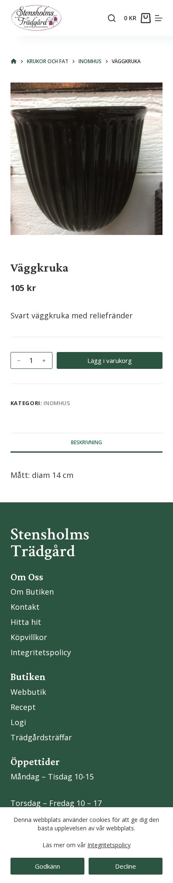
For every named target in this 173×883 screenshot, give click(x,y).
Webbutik (28, 692)
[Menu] (159, 18)
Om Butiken (32, 592)
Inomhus (57, 403)
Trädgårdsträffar (41, 737)
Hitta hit (25, 622)
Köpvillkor (28, 637)
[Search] (111, 18)
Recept (23, 707)
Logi (18, 722)
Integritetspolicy (109, 845)
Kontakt (24, 607)
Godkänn (47, 866)
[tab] (86, 442)
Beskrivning (86, 442)
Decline (125, 866)
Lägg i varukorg (109, 360)
